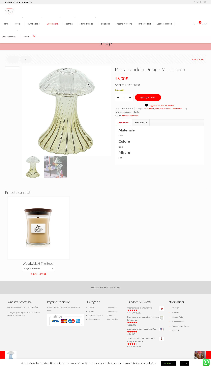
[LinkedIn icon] (201, 2)
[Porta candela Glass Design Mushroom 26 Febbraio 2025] (8, 356)
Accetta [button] (184, 363)
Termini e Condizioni (180, 326)
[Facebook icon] (194, 2)
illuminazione (94, 319)
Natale (136, 112)
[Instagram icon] (205, 2)
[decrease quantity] (118, 97)
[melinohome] (9, 10)
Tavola (91, 308)
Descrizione (123, 122)
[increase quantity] (130, 97)
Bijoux (91, 312)
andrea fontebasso (123, 112)
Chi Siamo (176, 308)
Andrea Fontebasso (130, 116)
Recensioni (141, 122)
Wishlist (175, 331)
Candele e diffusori (163, 109)
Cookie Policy (178, 317)
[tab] (123, 122)
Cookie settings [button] (168, 363)
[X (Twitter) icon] (198, 2)
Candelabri (149, 109)
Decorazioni (177, 109)
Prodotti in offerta (96, 315)
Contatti (175, 312)
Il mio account (178, 322)
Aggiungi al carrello (148, 97)
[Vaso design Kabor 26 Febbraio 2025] (202, 356)
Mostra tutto (199, 59)
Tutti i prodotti (112, 319)
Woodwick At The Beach (38, 263)
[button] (34, 36)
